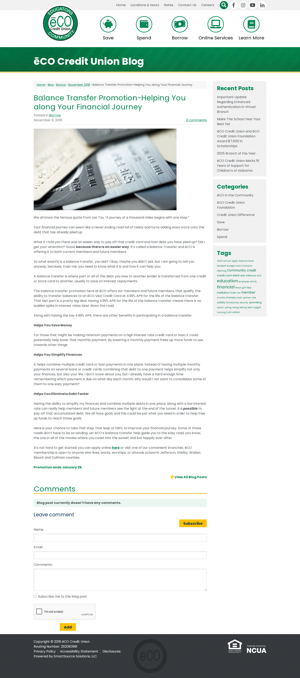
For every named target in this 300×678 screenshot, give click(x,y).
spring (227, 307)
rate (254, 297)
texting (243, 307)
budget (231, 265)
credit (251, 270)
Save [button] (108, 38)
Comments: (43, 564)
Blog (51, 85)
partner (247, 297)
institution (223, 293)
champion (246, 265)
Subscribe (193, 523)
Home (121, 5)
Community (236, 270)
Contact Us (187, 5)
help (249, 287)
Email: (38, 547)
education (227, 281)
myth (239, 297)
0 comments (196, 120)
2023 (219, 260)
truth (229, 312)
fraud (238, 287)
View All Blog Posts (190, 477)
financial (225, 287)
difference (251, 275)
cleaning (221, 270)
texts (250, 307)
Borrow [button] (180, 38)
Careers (207, 5)
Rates (168, 5)
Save (221, 222)
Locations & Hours (145, 5)
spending (255, 302)
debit (235, 275)
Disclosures (111, 651)
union (236, 312)
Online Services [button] (216, 38)
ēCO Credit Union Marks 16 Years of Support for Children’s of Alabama (238, 165)
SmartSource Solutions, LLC (75, 656)
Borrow (61, 85)
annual (227, 260)
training (221, 312)
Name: (39, 529)
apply (235, 260)
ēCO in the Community (235, 195)
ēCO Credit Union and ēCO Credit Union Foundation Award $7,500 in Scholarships (238, 138)
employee (244, 281)
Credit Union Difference (236, 214)
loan (233, 293)
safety (221, 302)
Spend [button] (144, 38)
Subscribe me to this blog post (62, 596)
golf (244, 287)
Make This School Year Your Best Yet (239, 121)
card (238, 265)
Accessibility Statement (79, 651)
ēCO (259, 275)
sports (220, 307)
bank (251, 260)
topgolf (257, 307)
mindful (221, 297)
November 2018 (79, 85)
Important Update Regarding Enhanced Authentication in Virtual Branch (236, 104)
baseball (221, 265)
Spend (222, 237)
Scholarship (232, 302)
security (244, 302)
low (238, 292)
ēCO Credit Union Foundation (231, 205)
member (248, 292)
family (253, 281)
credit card (224, 275)
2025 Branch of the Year (236, 153)
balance (243, 260)
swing (235, 307)
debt (242, 275)
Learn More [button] (251, 38)
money (231, 297)
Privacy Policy (45, 651)
